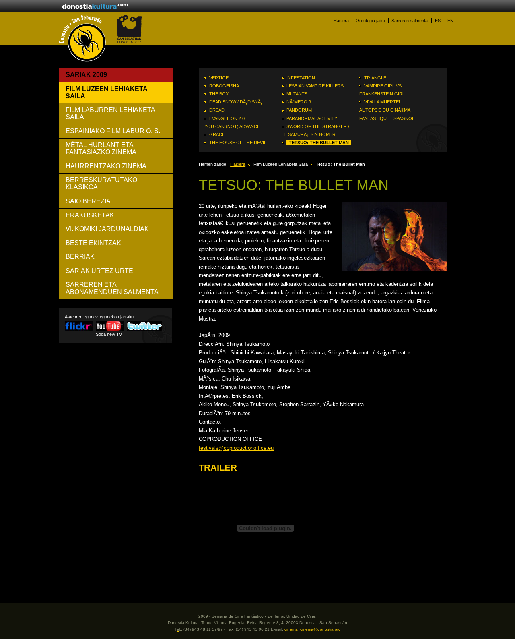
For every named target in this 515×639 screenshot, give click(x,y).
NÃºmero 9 (298, 101)
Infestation (300, 77)
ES (438, 20)
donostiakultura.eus (95, 7)
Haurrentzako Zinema (106, 166)
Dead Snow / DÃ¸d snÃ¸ (235, 101)
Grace (217, 134)
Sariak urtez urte (99, 270)
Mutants (296, 93)
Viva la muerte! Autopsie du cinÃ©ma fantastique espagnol (386, 109)
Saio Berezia (88, 201)
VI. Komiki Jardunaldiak (107, 228)
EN (450, 20)
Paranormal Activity (311, 118)
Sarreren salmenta (409, 20)
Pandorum (299, 110)
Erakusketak (90, 215)
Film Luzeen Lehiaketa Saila (107, 92)
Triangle (375, 77)
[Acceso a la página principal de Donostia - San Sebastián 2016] (129, 41)
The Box (219, 93)
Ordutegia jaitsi (370, 20)
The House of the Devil (237, 142)
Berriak (80, 256)
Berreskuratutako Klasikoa (101, 183)
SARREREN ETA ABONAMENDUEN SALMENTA (112, 288)
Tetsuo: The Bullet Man (319, 142)
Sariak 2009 (86, 74)
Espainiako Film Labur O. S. (113, 131)
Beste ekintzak (93, 243)
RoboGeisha (224, 85)
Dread (217, 110)
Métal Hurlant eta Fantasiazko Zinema (101, 148)
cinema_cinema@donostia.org (312, 629)
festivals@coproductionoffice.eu (236, 448)
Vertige (219, 77)
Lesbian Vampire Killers (315, 85)
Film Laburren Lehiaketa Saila (110, 113)
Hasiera (341, 20)
